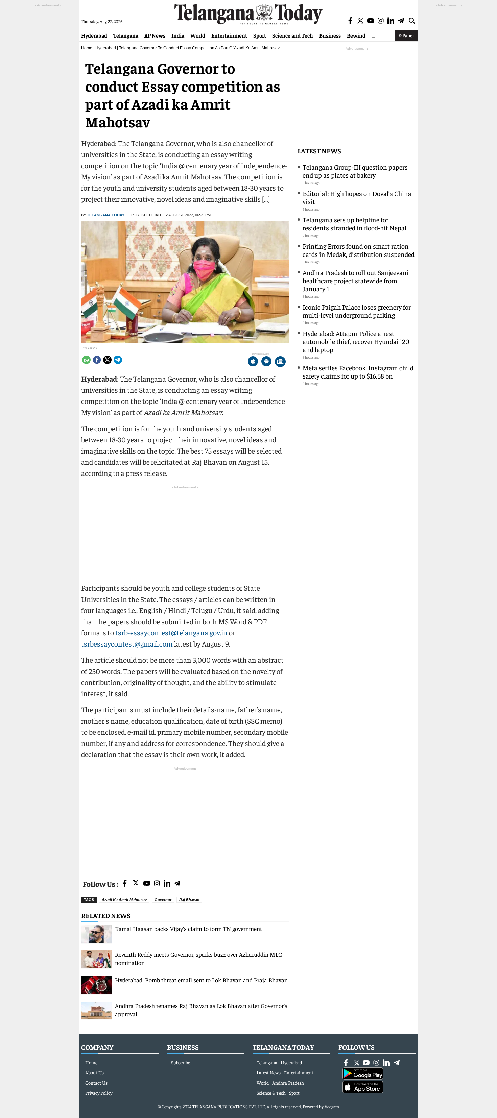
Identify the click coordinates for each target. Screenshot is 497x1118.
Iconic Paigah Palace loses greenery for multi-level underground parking (357, 310)
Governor (163, 900)
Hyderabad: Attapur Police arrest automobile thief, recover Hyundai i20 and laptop (356, 341)
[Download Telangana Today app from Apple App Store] (253, 362)
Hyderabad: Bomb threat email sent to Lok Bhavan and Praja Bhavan (201, 980)
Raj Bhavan (189, 900)
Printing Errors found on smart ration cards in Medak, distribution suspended (359, 250)
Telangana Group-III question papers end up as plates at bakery (355, 171)
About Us (94, 1072)
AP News (154, 35)
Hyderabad (94, 35)
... (373, 35)
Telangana (125, 35)
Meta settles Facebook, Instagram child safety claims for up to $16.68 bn (358, 371)
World (197, 35)
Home (86, 48)
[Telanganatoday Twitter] (136, 884)
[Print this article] (280, 362)
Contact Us (96, 1082)
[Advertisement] (185, 819)
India (177, 35)
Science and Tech (292, 35)
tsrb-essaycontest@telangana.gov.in (171, 632)
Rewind (356, 35)
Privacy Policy (98, 1093)
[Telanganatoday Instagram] (156, 884)
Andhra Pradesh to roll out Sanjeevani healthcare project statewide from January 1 (356, 280)
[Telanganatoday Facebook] (124, 884)
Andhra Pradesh (288, 1082)
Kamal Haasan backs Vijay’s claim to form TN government (188, 928)
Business (330, 35)
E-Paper (406, 35)
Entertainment (229, 35)
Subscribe (180, 1062)
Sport (259, 35)
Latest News (319, 150)
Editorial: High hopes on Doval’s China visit (357, 197)
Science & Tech (271, 1093)
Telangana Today (105, 215)
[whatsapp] (86, 360)
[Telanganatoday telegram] (177, 884)
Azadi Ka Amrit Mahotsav (124, 900)
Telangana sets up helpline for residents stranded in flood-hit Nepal (355, 223)
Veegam (332, 1106)
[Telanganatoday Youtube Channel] (146, 884)
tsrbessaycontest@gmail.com (127, 643)
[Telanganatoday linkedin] (167, 884)
